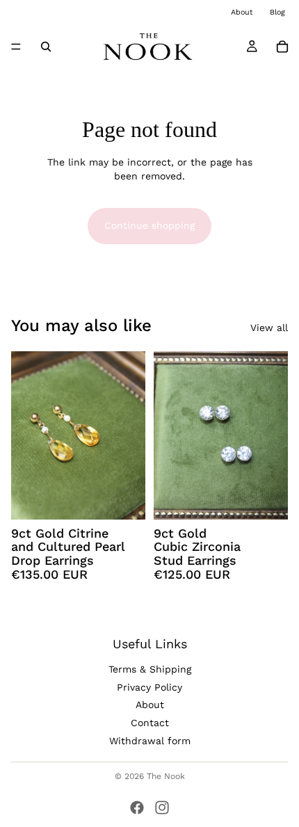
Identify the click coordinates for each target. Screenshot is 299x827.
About (242, 12)
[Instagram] (162, 807)
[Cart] (282, 46)
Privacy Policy (149, 687)
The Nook (166, 776)
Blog (277, 12)
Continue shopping (149, 225)
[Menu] (16, 47)
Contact (150, 722)
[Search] (46, 46)
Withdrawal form (150, 740)
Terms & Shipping (149, 669)
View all (269, 327)
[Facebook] (137, 807)
